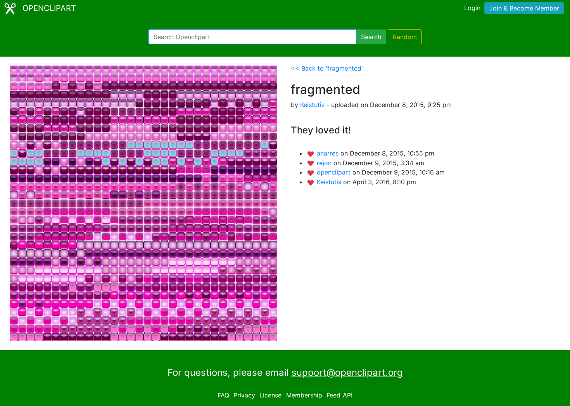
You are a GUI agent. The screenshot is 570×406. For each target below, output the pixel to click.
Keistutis (312, 105)
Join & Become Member (524, 8)
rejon (325, 163)
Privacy (244, 395)
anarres (328, 153)
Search (371, 37)
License (270, 395)
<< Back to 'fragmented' (327, 68)
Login (472, 8)
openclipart (334, 172)
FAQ (223, 395)
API (347, 395)
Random (405, 37)
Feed (333, 395)
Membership (304, 395)
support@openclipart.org (347, 372)
